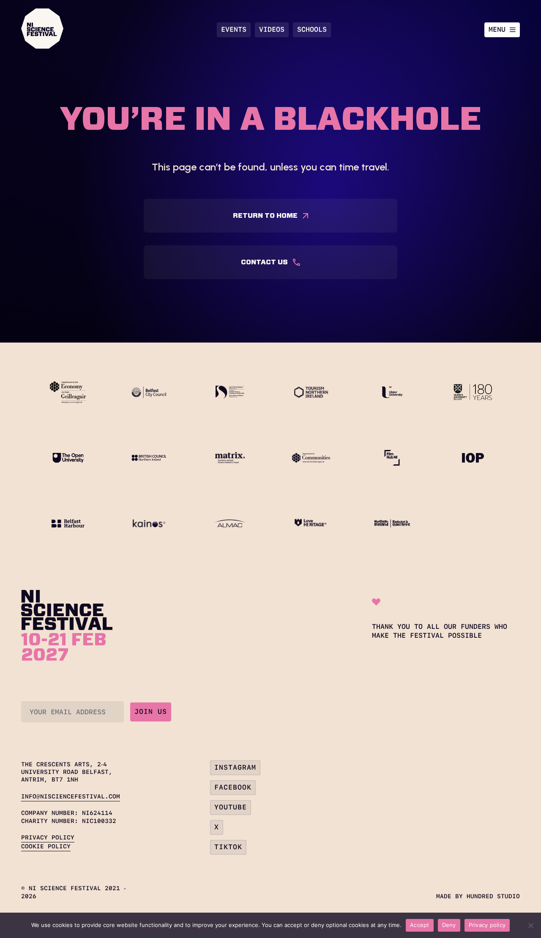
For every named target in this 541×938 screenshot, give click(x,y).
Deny (449, 925)
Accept (419, 925)
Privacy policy (487, 925)
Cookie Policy (46, 846)
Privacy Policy (47, 837)
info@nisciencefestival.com (70, 796)
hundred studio (493, 896)
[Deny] (530, 925)
